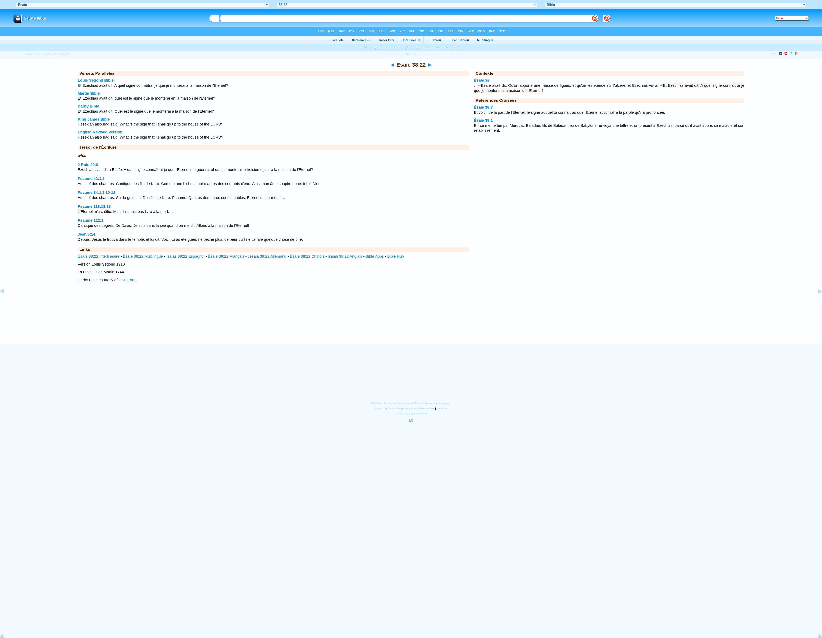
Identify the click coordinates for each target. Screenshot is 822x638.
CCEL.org (127, 280)
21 (479, 85)
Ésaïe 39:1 (483, 120)
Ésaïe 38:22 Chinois (307, 256)
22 (661, 85)
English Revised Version (100, 132)
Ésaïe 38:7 (483, 107)
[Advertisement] (411, 317)
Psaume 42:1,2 (91, 178)
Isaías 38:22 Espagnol (185, 256)
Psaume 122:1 (90, 220)
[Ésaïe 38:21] (5, 301)
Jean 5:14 (86, 234)
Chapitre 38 (50, 54)
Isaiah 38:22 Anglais (345, 256)
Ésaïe (36, 54)
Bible (28, 54)
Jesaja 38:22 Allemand (267, 256)
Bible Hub (395, 256)
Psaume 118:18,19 (94, 206)
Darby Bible (88, 106)
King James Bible (94, 119)
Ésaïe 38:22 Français (226, 256)
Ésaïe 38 (481, 80)
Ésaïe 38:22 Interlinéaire (98, 256)
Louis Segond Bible (96, 80)
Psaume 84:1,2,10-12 (96, 192)
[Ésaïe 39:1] (816, 301)
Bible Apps (375, 256)
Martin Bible (89, 93)
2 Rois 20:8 (88, 165)
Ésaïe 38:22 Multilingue (143, 256)
